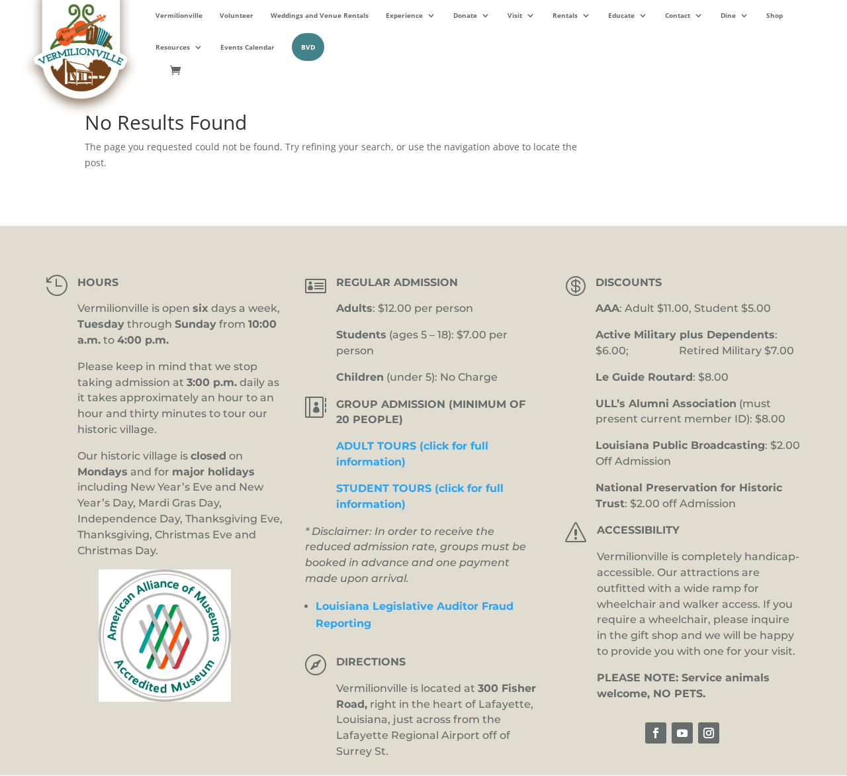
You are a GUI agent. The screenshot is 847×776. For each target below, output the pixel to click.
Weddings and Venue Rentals (320, 15)
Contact (677, 15)
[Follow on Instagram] (708, 733)
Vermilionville (179, 15)
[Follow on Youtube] (682, 733)
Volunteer (236, 15)
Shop (774, 15)
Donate (465, 15)
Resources (173, 47)
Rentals (565, 15)
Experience (404, 15)
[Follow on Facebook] (655, 733)
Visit (515, 15)
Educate (621, 15)
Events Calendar (247, 47)
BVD (308, 47)
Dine (728, 15)
